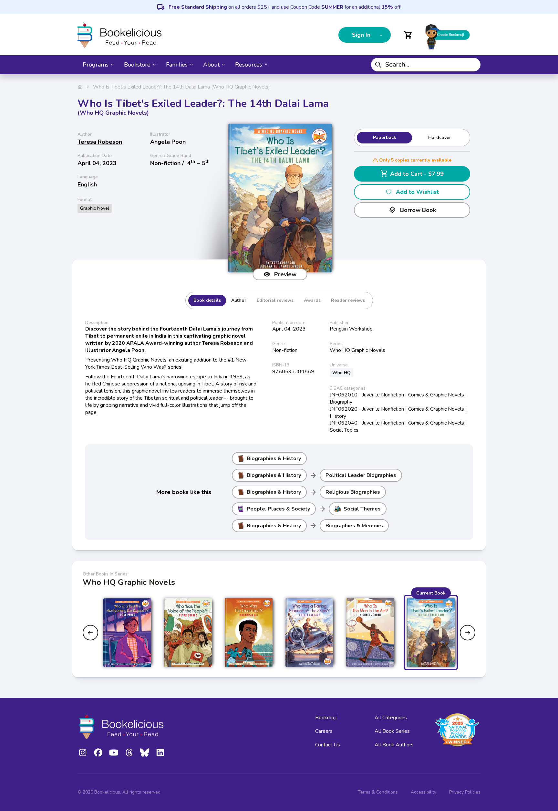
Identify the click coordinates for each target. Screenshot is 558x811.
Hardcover (439, 137)
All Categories (391, 717)
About (211, 64)
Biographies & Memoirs (354, 525)
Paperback (384, 137)
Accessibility (423, 792)
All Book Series (392, 731)
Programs (95, 64)
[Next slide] (467, 632)
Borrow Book (412, 210)
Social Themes (362, 508)
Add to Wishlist (417, 192)
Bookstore (137, 64)
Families (177, 64)
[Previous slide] (90, 632)
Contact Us (327, 744)
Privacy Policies (464, 792)
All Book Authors (394, 744)
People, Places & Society (278, 508)
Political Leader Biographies (361, 475)
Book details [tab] (207, 300)
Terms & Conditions (378, 792)
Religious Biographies (353, 492)
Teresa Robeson (100, 142)
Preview (285, 274)
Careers (324, 731)
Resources (248, 64)
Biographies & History (274, 458)
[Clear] (473, 64)
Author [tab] (238, 300)
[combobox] (425, 64)
